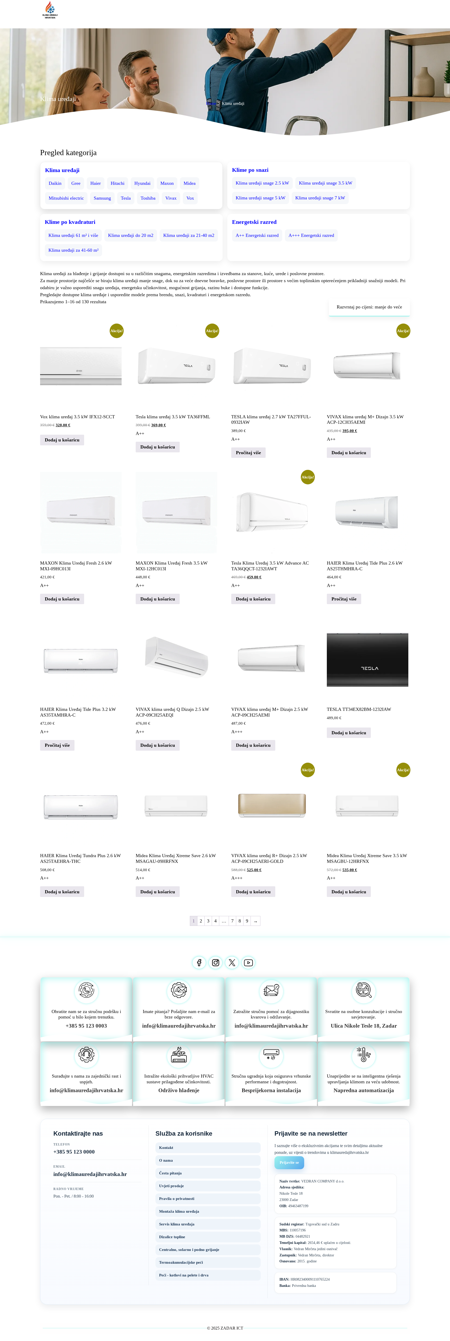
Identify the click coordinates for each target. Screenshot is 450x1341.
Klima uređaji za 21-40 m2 (188, 235)
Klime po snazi (250, 170)
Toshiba (148, 198)
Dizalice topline (172, 1237)
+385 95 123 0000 (74, 1152)
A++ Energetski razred (257, 235)
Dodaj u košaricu (62, 439)
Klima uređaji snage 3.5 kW (325, 183)
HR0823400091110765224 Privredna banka (304, 1282)
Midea (190, 183)
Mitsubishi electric (66, 198)
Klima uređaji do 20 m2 (130, 235)
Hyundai (142, 183)
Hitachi (117, 183)
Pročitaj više (248, 452)
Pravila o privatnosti (176, 1199)
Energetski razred (254, 222)
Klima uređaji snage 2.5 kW (262, 183)
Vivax (171, 198)
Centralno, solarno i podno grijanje (189, 1250)
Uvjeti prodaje (171, 1186)
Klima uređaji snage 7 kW (320, 197)
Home (211, 103)
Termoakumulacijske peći (181, 1262)
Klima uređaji (62, 170)
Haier (95, 183)
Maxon (167, 183)
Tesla (126, 198)
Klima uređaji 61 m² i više (73, 235)
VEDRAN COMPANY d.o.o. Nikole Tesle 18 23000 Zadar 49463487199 (312, 1193)
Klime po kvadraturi (70, 222)
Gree (75, 183)
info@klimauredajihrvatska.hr (90, 1174)
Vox (190, 198)
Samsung (102, 198)
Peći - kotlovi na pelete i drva (184, 1275)
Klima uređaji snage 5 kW (260, 197)
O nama (166, 1160)
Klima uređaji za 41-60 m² (73, 250)
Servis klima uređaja (177, 1224)
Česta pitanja (170, 1173)
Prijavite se (289, 1162)
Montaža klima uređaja (179, 1211)
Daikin (55, 183)
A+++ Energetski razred (311, 235)
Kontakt (166, 1148)
